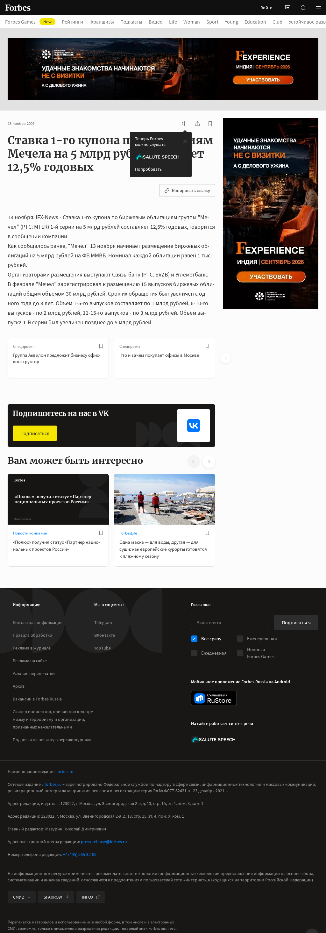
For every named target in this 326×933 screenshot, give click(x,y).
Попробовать (148, 169)
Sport (212, 21)
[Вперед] (225, 358)
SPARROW (53, 897)
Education (255, 21)
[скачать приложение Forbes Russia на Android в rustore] (214, 698)
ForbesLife (128, 533)
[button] (318, 8)
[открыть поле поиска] (303, 8)
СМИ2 (18, 897)
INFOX (87, 897)
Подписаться (34, 433)
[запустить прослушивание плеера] (185, 123)
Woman (191, 21)
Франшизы (101, 21)
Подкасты (131, 21)
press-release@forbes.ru (104, 841)
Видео (156, 21)
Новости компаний (30, 533)
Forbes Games (28, 21)
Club (277, 21)
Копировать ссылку (191, 190)
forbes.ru (65, 771)
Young (231, 21)
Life (173, 21)
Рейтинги (72, 21)
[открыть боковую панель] (288, 8)
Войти (266, 8)
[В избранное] (101, 346)
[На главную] (18, 7)
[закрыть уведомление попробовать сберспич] (185, 141)
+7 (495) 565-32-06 (79, 854)
